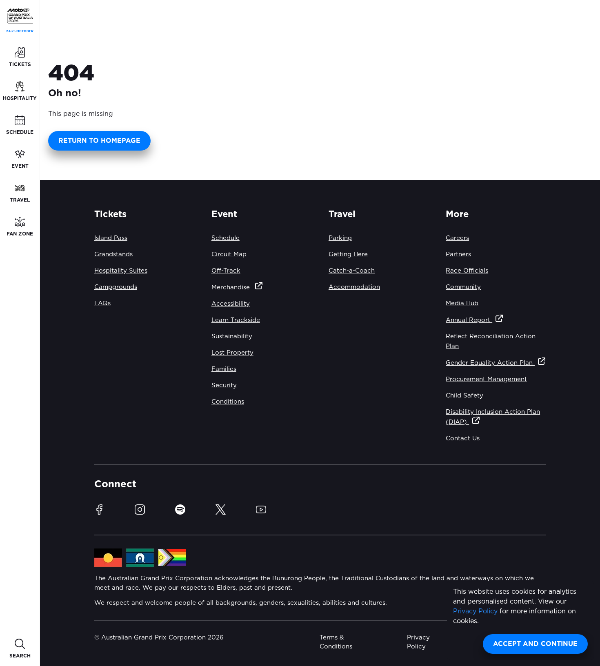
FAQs (102, 303)
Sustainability (231, 336)
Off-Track (225, 271)
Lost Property (232, 353)
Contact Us (463, 438)
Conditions (227, 402)
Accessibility (230, 304)
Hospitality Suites (120, 271)
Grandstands (113, 254)
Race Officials (467, 271)
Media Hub (462, 303)
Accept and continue (535, 644)
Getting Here (348, 254)
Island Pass (110, 238)
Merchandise (231, 287)
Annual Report (469, 320)
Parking (340, 238)
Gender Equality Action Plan (490, 363)
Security (224, 385)
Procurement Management (486, 379)
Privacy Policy (475, 611)
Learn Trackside (235, 320)
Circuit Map (229, 254)
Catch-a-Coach (352, 271)
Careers (457, 238)
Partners (458, 254)
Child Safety (464, 396)
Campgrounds (115, 287)
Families (223, 369)
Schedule (225, 238)
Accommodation (354, 287)
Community (463, 287)
